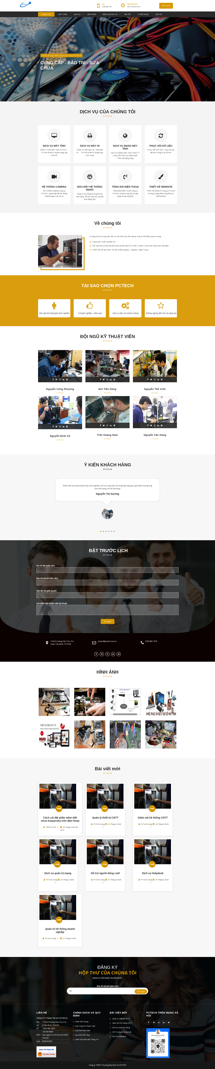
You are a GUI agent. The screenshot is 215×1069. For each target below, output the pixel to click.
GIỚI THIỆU (62, 14)
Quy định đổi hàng (82, 1035)
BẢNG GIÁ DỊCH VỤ (110, 14)
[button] (100, 531)
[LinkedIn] (163, 1022)
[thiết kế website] (54, 734)
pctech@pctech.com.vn (107, 641)
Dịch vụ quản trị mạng (121, 1027)
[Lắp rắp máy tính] (160, 734)
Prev (3, 59)
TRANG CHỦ (46, 14)
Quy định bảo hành (82, 1030)
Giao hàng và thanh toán (85, 1026)
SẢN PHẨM (91, 14)
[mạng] (54, 702)
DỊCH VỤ (77, 14)
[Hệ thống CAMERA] (125, 702)
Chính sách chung (81, 1021)
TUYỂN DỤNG (143, 14)
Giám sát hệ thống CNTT (122, 1023)
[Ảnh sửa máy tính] (125, 734)
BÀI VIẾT (127, 14)
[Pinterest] (154, 1022)
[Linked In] (113, 654)
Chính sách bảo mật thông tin (86, 1039)
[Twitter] (102, 654)
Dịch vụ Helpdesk (119, 1036)
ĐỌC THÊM (43, 70)
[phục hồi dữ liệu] (160, 702)
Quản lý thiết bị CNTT (121, 1018)
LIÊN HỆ (158, 14)
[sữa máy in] (89, 734)
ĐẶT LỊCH (166, 5)
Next (212, 59)
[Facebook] (96, 654)
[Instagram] (107, 654)
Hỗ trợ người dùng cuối (121, 1032)
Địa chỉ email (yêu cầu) (107, 986)
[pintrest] (119, 654)
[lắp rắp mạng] (89, 702)
